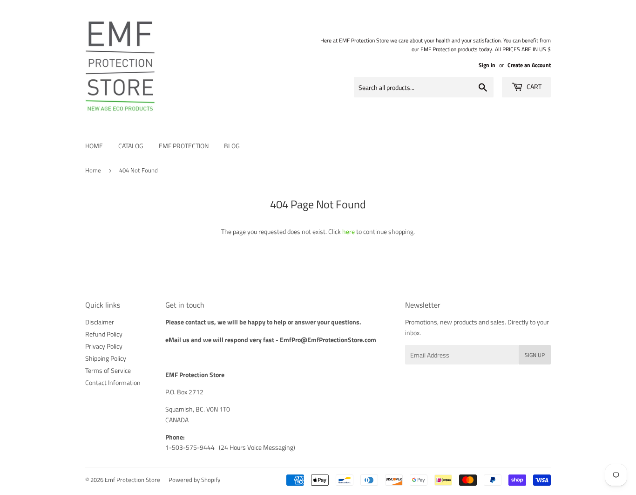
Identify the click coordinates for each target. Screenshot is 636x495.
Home (94, 146)
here (348, 231)
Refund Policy (103, 334)
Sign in (487, 65)
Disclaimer (99, 322)
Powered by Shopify (194, 479)
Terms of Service (108, 370)
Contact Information (113, 382)
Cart (533, 86)
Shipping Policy (105, 358)
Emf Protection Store (132, 479)
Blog (232, 146)
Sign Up (535, 355)
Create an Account (529, 65)
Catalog (130, 146)
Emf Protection (184, 146)
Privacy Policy (103, 346)
